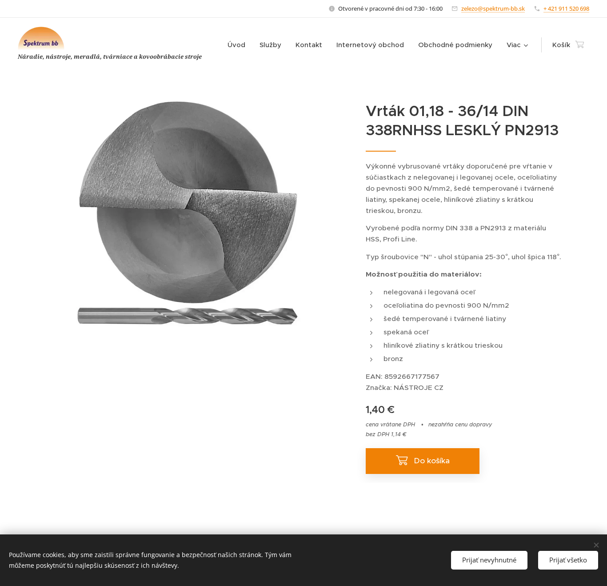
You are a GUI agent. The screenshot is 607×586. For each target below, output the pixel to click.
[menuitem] (238, 45)
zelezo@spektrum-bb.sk (493, 8)
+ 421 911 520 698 (566, 8)
